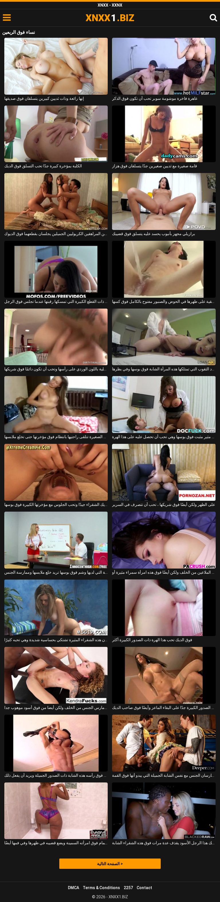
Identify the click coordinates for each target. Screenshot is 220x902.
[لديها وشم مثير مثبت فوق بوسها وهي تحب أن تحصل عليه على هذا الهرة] (163, 404)
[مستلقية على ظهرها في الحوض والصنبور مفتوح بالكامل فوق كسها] (163, 269)
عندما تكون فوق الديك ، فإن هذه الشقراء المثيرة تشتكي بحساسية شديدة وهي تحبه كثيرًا (56, 639)
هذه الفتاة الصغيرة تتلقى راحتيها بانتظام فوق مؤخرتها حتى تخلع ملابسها (56, 436)
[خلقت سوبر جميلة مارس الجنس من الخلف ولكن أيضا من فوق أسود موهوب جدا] (56, 675)
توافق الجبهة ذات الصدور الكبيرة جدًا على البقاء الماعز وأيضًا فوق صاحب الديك (163, 707)
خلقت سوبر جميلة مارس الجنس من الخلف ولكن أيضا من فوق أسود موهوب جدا (56, 707)
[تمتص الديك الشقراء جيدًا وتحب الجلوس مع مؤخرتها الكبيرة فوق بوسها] (56, 472)
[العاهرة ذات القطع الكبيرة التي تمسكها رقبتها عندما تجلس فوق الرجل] (56, 269)
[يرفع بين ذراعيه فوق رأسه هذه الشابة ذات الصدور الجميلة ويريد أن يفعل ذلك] (56, 743)
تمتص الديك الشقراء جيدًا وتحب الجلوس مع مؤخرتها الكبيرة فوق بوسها (56, 504)
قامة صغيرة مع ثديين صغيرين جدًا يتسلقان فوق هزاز (154, 166)
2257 (128, 887)
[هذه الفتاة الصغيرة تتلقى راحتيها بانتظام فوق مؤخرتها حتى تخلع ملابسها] (56, 404)
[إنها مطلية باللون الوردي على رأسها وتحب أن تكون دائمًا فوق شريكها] (56, 337)
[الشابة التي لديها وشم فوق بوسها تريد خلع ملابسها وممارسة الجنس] (56, 540)
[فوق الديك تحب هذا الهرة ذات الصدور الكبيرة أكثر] (163, 607)
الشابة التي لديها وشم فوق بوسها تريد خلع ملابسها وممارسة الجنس (56, 572)
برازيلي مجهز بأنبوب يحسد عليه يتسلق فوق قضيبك (153, 233)
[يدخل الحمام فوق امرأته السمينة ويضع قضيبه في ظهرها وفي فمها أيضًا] (56, 810)
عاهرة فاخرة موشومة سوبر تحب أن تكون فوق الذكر (155, 98)
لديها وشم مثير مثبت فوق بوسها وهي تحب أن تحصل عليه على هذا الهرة (163, 436)
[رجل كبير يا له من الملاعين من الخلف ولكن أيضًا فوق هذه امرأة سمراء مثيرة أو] (163, 540)
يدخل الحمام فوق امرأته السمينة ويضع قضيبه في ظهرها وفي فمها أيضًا (56, 843)
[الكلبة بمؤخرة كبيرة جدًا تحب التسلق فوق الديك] (56, 134)
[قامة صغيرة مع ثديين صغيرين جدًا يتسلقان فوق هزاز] (163, 134)
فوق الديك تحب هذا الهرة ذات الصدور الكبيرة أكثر (152, 639)
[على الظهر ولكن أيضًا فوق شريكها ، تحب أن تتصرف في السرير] (163, 472)
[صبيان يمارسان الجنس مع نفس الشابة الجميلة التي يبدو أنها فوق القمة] (163, 743)
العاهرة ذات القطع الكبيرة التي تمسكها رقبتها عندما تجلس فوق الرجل (56, 301)
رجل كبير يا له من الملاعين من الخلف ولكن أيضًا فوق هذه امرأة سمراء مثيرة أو (163, 572)
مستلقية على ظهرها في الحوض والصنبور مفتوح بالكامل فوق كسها (163, 301)
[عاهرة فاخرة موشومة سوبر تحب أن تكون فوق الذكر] (163, 66)
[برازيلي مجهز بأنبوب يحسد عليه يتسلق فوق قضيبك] (163, 201)
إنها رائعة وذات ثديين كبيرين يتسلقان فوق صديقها (44, 98)
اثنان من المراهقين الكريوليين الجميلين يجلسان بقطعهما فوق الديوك (56, 233)
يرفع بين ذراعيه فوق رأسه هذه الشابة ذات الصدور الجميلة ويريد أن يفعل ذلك (56, 775)
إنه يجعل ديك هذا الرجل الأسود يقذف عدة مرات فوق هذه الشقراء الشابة (163, 843)
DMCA (73, 887)
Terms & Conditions (101, 887)
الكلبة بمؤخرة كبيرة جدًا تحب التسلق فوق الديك (43, 166)
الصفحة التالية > (110, 863)
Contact (144, 887)
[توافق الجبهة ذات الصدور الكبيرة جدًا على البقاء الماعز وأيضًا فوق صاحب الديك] (163, 675)
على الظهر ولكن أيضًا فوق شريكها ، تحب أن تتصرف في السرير (163, 504)
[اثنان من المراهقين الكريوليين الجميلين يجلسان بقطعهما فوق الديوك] (56, 201)
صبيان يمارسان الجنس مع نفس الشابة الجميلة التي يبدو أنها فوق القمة (163, 775)
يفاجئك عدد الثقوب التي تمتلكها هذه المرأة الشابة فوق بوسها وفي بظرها (163, 369)
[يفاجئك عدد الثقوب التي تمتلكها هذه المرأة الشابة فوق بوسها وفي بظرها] (163, 337)
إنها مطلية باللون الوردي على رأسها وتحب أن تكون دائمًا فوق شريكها (56, 369)
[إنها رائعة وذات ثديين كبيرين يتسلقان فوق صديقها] (56, 66)
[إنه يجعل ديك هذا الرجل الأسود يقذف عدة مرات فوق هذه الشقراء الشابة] (163, 810)
